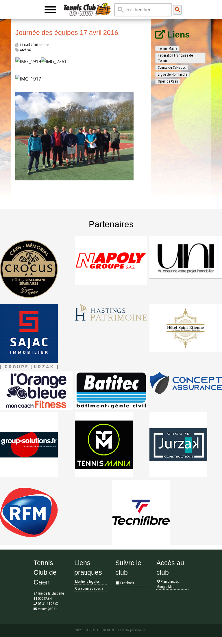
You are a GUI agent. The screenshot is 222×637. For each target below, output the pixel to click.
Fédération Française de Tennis (175, 58)
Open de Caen (168, 81)
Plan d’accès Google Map (168, 584)
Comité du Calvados (172, 68)
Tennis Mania (167, 48)
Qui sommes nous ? (89, 588)
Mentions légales (87, 582)
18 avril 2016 (29, 45)
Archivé (25, 50)
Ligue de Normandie (172, 74)
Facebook (126, 583)
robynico (140, 630)
